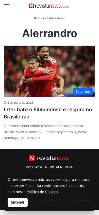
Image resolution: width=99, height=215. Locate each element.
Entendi (17, 202)
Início (41, 18)
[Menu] (6, 8)
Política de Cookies (42, 191)
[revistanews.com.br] (49, 6)
